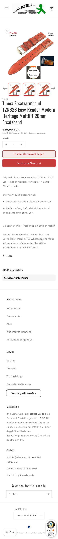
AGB (9, 323)
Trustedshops (14, 376)
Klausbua (22, 533)
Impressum (13, 308)
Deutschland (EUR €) (27, 515)
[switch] (51, 534)
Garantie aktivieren (18, 384)
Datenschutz (14, 315)
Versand (15, 133)
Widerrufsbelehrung (19, 331)
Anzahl (5, 138)
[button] (6, 8)
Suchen (11, 360)
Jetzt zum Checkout (29, 163)
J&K (44, 533)
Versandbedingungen (19, 339)
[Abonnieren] (48, 494)
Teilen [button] (9, 255)
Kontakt (11, 368)
